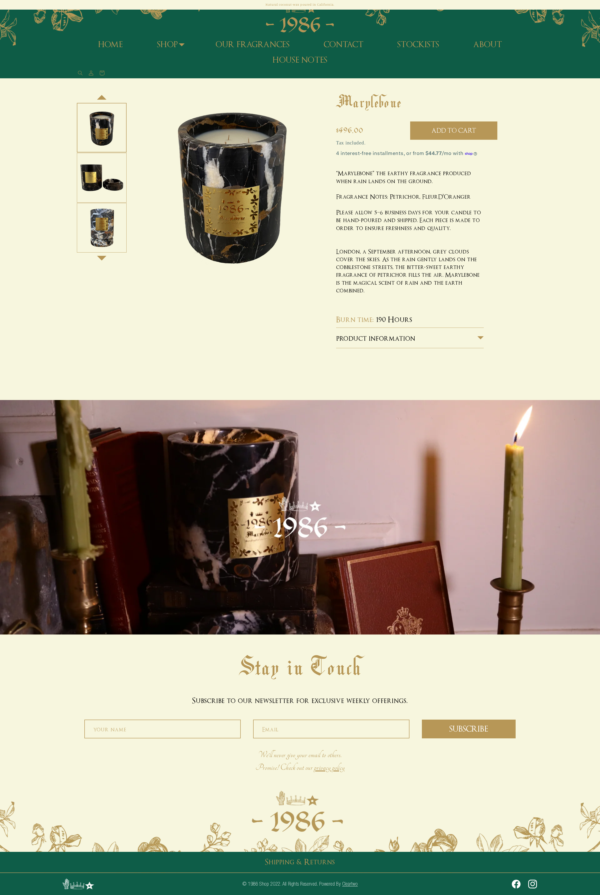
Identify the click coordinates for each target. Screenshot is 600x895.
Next (101, 260)
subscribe (468, 729)
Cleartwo (350, 884)
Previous (101, 95)
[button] (169, 44)
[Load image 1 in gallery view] (102, 127)
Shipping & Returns (300, 862)
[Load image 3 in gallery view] (102, 228)
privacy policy (329, 768)
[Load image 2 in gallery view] (102, 177)
